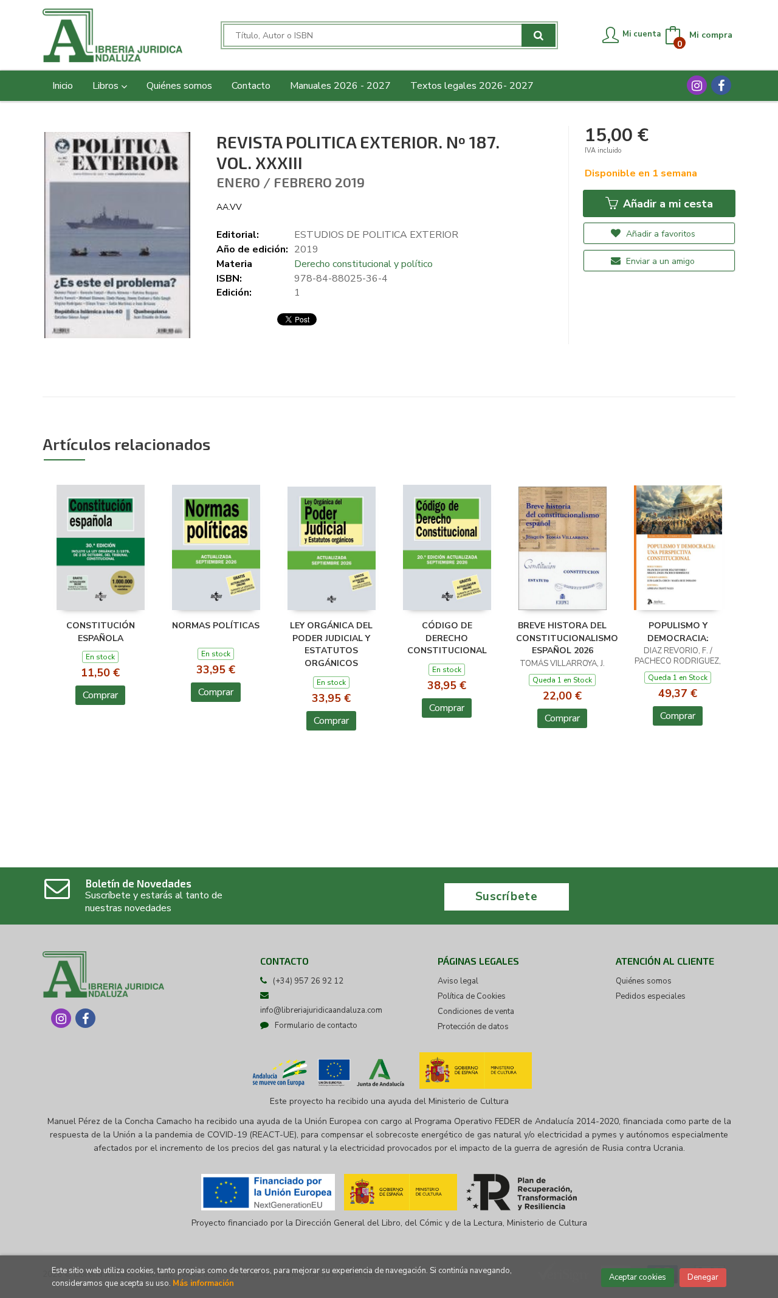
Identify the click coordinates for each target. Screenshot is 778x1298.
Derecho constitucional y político (363, 264)
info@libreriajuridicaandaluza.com (321, 1010)
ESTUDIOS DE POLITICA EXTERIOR (376, 234)
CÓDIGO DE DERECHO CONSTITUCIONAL (447, 638)
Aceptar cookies (637, 1277)
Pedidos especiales (651, 996)
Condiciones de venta (476, 1011)
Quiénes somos (644, 981)
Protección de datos (473, 1026)
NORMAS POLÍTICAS (216, 625)
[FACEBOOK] (721, 85)
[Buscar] (539, 35)
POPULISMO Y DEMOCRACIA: (678, 632)
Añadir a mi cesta (666, 203)
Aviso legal (458, 981)
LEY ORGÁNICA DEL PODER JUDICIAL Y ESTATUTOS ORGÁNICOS (331, 644)
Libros (106, 85)
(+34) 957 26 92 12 (308, 981)
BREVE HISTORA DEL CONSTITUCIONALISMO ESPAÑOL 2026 (567, 638)
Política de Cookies (472, 996)
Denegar (702, 1277)
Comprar (100, 695)
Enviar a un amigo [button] (659, 261)
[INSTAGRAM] (697, 85)
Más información (203, 1283)
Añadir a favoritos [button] (659, 234)
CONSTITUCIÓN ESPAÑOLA (100, 632)
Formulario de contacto (316, 1025)
